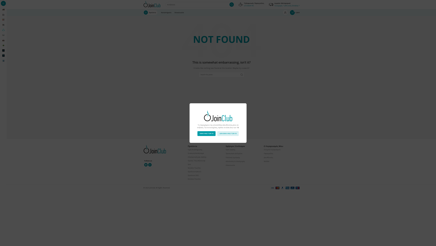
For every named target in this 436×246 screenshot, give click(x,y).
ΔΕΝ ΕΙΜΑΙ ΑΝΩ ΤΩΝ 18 (228, 133)
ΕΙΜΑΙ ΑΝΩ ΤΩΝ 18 (206, 133)
